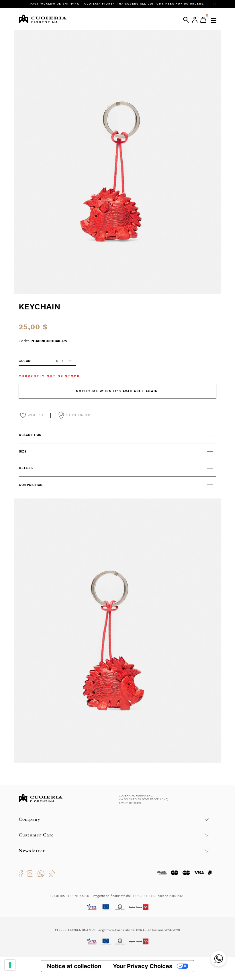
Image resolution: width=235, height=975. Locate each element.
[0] (203, 20)
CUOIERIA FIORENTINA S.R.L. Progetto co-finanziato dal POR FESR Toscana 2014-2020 (117, 930)
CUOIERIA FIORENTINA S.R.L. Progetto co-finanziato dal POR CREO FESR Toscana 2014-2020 (117, 896)
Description (30, 435)
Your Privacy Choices (142, 966)
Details (26, 468)
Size (22, 451)
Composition (31, 485)
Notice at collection (74, 966)
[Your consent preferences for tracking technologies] (10, 965)
